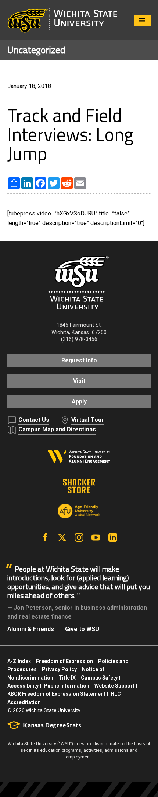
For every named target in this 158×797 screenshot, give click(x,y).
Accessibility (23, 686)
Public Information (66, 686)
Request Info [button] (79, 360)
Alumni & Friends (30, 629)
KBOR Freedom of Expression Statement (56, 694)
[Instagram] (79, 537)
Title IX (67, 678)
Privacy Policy (59, 669)
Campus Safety (99, 678)
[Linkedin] (112, 537)
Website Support (114, 686)
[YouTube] (95, 537)
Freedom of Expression (64, 661)
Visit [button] (79, 380)
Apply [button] (79, 401)
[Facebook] (45, 537)
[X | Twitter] (62, 537)
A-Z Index (19, 661)
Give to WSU (82, 629)
